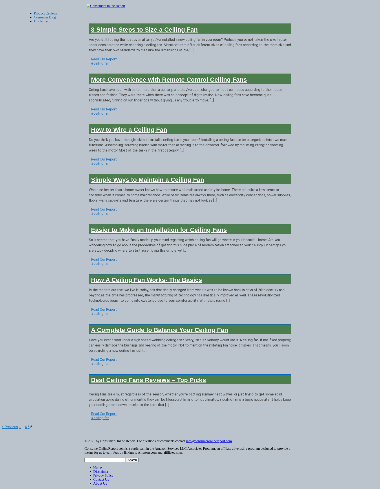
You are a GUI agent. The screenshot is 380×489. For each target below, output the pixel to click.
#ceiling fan (100, 63)
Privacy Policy (103, 475)
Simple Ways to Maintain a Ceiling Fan (147, 179)
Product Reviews (46, 13)
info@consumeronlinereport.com (209, 441)
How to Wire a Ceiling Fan (129, 129)
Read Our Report (104, 59)
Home (97, 467)
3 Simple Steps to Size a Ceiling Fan (144, 29)
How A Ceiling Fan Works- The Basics (146, 279)
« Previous (10, 427)
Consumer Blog (45, 17)
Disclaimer (100, 471)
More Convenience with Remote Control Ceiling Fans (169, 79)
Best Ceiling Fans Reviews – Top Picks (148, 380)
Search (132, 460)
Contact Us (101, 479)
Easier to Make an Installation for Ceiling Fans (159, 229)
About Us (100, 483)
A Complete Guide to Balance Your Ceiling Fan (159, 330)
